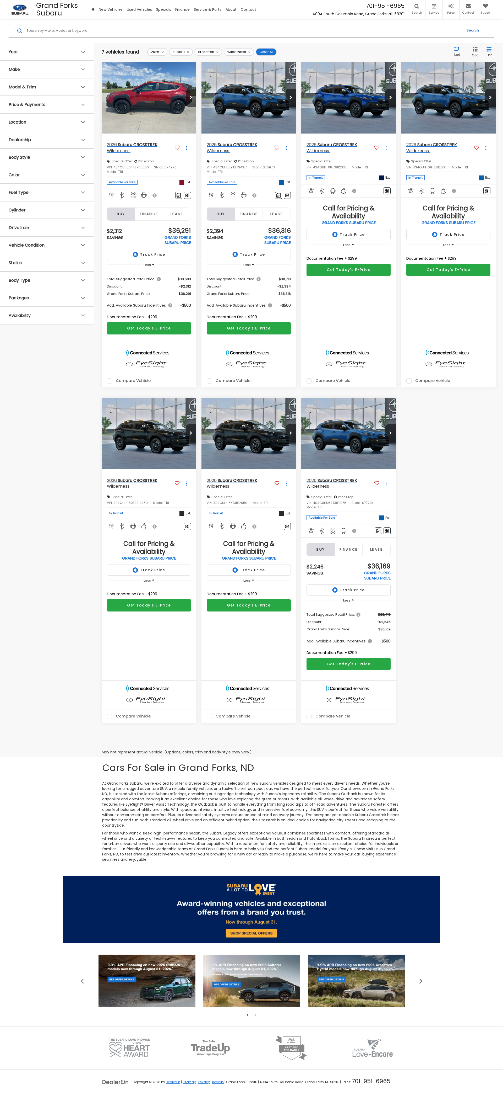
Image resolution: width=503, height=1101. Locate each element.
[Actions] (186, 147)
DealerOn (173, 1082)
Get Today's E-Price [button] (149, 328)
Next (421, 980)
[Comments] (178, 195)
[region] (149, 295)
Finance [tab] (149, 213)
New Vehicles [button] (111, 9)
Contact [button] (248, 9)
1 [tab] (247, 1015)
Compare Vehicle (133, 381)
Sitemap (189, 1082)
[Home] (93, 9)
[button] (191, 98)
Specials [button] (163, 9)
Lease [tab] (177, 213)
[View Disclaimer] (154, 195)
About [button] (231, 9)
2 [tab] (255, 1015)
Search (473, 30)
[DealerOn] (115, 1081)
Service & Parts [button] (207, 9)
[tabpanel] (147, 981)
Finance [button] (182, 9)
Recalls (218, 1082)
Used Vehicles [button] (139, 9)
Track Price (152, 254)
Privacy (204, 1082)
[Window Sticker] (187, 195)
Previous (82, 980)
